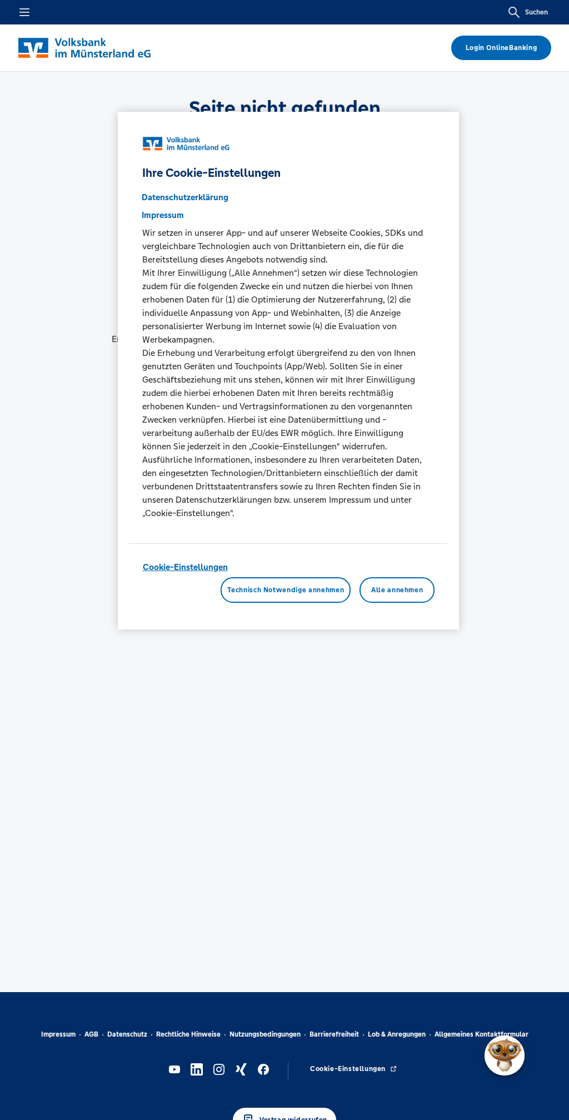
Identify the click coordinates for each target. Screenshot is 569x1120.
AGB (91, 1034)
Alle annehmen (397, 590)
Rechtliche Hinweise (188, 1034)
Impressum (58, 1034)
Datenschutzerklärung (185, 197)
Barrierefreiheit (334, 1034)
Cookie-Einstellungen (185, 567)
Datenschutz (127, 1034)
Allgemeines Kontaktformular (481, 1034)
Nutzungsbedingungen (265, 1034)
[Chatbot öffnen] (505, 1055)
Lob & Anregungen (397, 1034)
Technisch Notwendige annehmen (285, 590)
